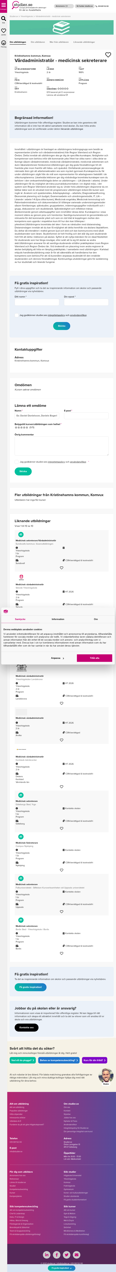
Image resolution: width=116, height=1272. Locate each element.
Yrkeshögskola (22, 72)
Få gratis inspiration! (30, 987)
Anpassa (55, 658)
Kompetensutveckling (19, 1189)
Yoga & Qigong (70, 1217)
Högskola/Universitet (72, 1175)
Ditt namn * (20, 296)
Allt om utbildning (17, 1107)
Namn (18, 410)
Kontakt (67, 1110)
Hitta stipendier (16, 1114)
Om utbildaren (38, 42)
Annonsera (60, 6)
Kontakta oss (26, 1027)
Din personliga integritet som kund (78, 1131)
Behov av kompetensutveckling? (57, 1060)
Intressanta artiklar (17, 1117)
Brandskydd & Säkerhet (19, 1227)
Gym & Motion (69, 1213)
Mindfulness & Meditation (74, 1230)
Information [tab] (58, 619)
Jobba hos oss (70, 1117)
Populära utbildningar (19, 1110)
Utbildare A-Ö (15, 1121)
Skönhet (67, 1227)
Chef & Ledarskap (17, 1213)
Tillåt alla (94, 658)
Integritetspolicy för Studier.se (76, 1128)
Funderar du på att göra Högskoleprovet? (27, 1124)
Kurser (12, 1192)
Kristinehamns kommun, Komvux (33, 56)
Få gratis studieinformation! (75, 1199)
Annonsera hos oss (18, 1175)
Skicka (23, 471)
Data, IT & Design (17, 1217)
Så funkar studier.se (85, 6)
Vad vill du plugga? (21, 1060)
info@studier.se (16, 1151)
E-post (67, 410)
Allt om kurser (69, 1210)
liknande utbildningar (72, 129)
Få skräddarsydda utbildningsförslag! (25, 1234)
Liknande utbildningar (84, 42)
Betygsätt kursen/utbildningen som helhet (37, 424)
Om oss (67, 1107)
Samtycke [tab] (20, 619)
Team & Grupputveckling (20, 1230)
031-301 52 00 (103, 6)
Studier (13, 1185)
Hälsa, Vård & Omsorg (19, 1220)
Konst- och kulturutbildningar (76, 1192)
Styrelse (67, 1114)
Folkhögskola (69, 1185)
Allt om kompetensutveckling (22, 1210)
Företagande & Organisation (21, 1223)
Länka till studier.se (18, 1182)
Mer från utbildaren (59, 42)
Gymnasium (69, 1189)
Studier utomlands (71, 1196)
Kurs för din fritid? (93, 1060)
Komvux (67, 1182)
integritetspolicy (56, 315)
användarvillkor (78, 315)
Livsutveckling (70, 1223)
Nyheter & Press (70, 1121)
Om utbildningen (18, 42)
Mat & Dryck (69, 1220)
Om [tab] (96, 619)
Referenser (14, 1178)
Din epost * (70, 296)
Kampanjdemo (16, 1196)
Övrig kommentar (24, 434)
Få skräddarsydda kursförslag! (76, 1234)
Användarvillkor (70, 1124)
